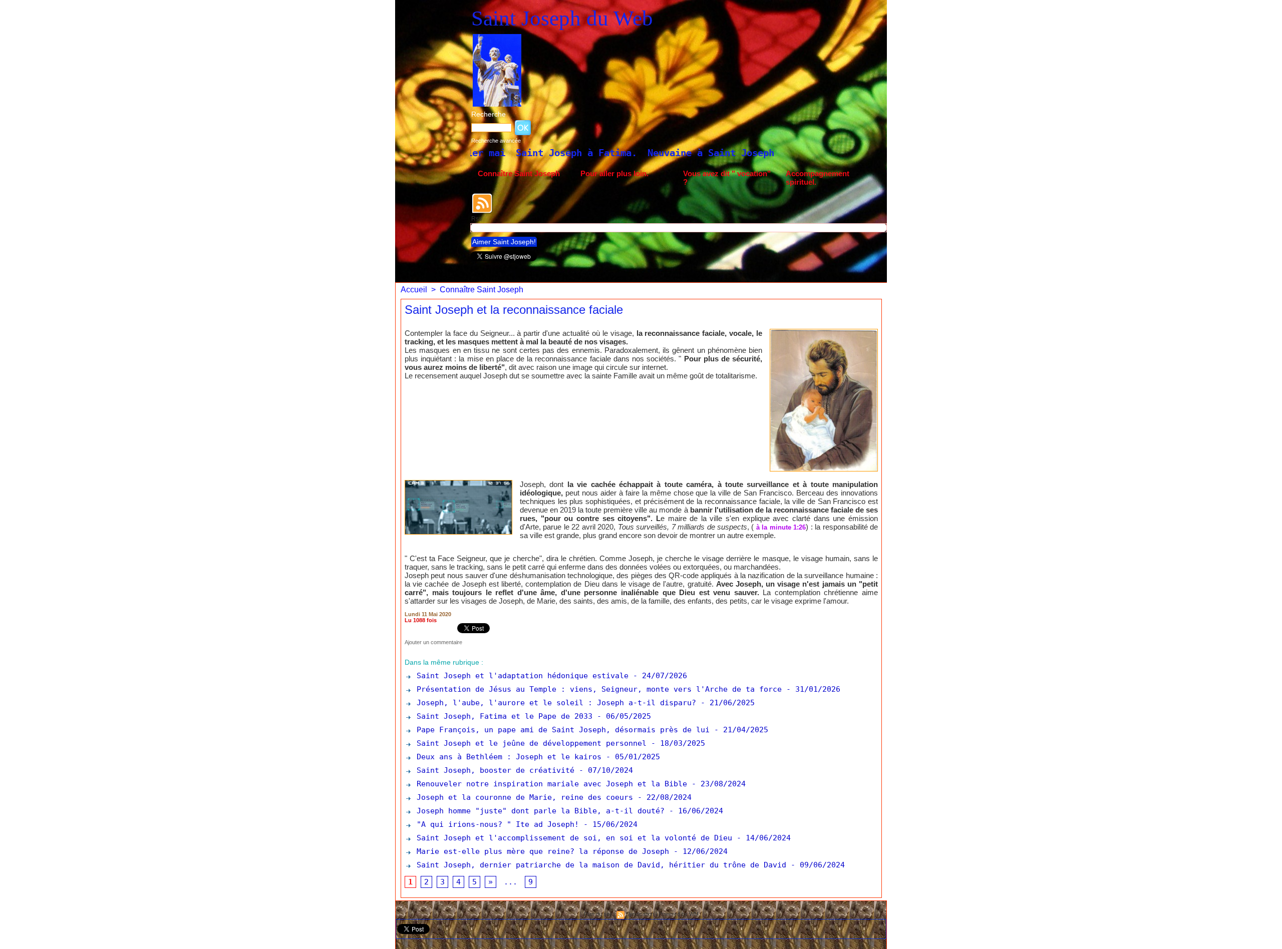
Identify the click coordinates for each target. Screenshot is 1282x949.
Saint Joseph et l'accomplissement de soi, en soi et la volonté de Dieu (572, 837)
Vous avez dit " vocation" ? (727, 177)
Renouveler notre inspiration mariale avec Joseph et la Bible (549, 783)
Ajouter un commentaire (433, 642)
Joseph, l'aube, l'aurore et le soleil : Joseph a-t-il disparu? (554, 702)
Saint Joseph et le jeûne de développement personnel (529, 743)
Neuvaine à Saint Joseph (611, 152)
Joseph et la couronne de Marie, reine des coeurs (522, 797)
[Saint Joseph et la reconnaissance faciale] (824, 332)
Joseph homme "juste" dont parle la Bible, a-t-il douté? (538, 810)
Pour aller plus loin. (614, 173)
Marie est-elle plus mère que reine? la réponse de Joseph (540, 851)
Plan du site (598, 914)
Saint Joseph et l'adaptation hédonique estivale (520, 675)
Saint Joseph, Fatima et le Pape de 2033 (502, 716)
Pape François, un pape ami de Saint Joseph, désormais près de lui (561, 729)
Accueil (414, 289)
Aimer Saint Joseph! (504, 242)
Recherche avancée (496, 141)
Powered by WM (679, 914)
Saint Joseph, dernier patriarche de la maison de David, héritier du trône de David (599, 864)
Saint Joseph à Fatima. (477, 152)
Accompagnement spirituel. (817, 177)
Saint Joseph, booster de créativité (493, 770)
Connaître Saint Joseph (519, 173)
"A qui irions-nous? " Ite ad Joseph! (495, 824)
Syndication (640, 914)
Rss (476, 218)
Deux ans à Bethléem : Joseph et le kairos (506, 756)
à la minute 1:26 (781, 527)
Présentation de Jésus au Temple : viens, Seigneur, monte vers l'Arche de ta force (597, 689)
